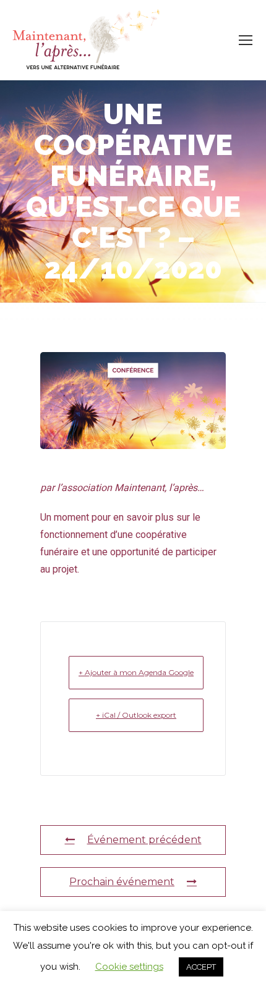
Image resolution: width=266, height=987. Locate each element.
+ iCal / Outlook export (136, 715)
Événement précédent (144, 840)
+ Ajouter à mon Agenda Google (136, 672)
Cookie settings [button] (129, 966)
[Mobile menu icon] (246, 40)
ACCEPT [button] (201, 967)
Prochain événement (121, 882)
